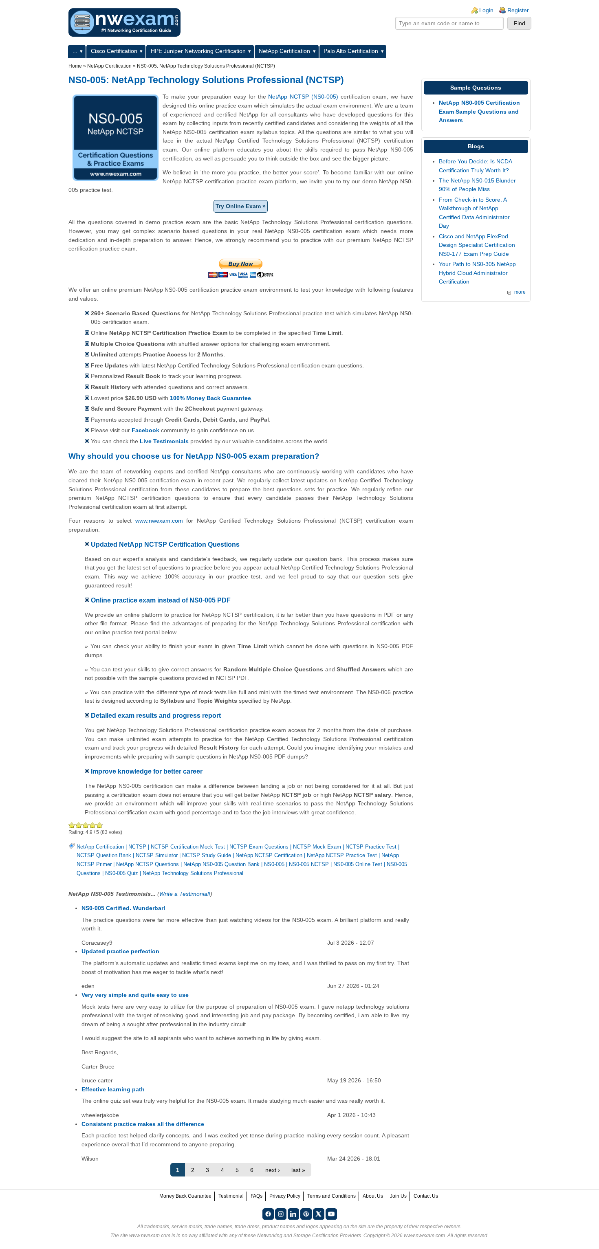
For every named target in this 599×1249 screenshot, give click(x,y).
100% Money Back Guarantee (210, 398)
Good (85, 825)
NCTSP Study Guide (206, 855)
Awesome (99, 825)
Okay (78, 825)
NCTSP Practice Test (371, 847)
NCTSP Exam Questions (258, 847)
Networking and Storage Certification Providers (309, 1235)
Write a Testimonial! (184, 894)
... (75, 51)
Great (92, 825)
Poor (71, 825)
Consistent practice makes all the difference (142, 1124)
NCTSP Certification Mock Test (188, 847)
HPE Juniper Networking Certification (198, 51)
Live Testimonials (164, 441)
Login (486, 10)
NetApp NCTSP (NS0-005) (303, 96)
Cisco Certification (114, 51)
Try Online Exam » (241, 206)
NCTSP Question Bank (104, 855)
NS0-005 (274, 864)
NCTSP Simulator (157, 855)
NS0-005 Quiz (121, 873)
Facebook (145, 430)
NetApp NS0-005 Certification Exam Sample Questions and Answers (479, 111)
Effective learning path (113, 1089)
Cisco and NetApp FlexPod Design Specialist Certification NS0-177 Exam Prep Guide (477, 245)
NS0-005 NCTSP (309, 864)
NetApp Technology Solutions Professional (193, 873)
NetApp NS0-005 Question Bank (221, 864)
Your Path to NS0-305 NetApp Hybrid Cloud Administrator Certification (477, 273)
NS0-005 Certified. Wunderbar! (123, 908)
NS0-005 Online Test (357, 864)
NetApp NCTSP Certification (269, 855)
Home (75, 66)
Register (518, 10)
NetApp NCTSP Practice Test (342, 855)
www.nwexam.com (159, 520)
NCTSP (137, 847)
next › (272, 1170)
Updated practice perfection (120, 951)
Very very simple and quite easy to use (135, 995)
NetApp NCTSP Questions (147, 864)
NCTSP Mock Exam (317, 847)
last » (298, 1170)
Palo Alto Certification (351, 51)
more (520, 292)
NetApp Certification (284, 51)
